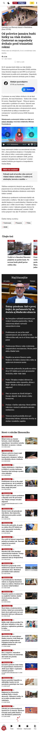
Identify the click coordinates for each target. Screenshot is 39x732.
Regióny (11, 241)
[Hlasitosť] (29, 144)
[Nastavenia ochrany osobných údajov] (4, 728)
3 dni (19, 281)
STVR (5, 57)
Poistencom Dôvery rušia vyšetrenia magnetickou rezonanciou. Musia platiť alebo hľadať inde (21, 348)
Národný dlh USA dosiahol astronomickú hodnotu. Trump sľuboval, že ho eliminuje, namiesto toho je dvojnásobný (12, 554)
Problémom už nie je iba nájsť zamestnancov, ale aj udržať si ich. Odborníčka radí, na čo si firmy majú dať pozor (12, 484)
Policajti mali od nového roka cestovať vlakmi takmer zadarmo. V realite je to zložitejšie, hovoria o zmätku (17, 176)
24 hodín (6, 281)
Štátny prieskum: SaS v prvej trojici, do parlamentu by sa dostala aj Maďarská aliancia (21, 309)
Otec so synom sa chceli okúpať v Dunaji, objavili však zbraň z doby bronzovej (19, 396)
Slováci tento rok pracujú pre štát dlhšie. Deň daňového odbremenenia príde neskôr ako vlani (12, 514)
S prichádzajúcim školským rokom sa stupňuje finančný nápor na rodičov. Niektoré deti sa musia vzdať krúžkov (13, 583)
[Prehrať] (4, 144)
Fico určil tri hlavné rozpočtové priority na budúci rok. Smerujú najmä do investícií (13, 541)
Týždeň (32, 281)
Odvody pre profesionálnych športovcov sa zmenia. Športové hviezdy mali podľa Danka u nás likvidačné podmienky (13, 711)
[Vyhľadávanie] (4, 3)
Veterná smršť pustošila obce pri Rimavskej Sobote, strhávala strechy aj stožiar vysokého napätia (21, 418)
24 (32, 3)
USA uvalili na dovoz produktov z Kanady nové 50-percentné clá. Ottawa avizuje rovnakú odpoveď (13, 498)
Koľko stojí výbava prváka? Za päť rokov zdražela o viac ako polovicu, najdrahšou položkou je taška (12, 625)
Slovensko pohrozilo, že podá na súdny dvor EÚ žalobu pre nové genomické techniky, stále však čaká (21, 371)
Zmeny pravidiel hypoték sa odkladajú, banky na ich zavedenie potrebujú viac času (12, 682)
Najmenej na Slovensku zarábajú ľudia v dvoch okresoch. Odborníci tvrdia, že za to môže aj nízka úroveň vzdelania (12, 696)
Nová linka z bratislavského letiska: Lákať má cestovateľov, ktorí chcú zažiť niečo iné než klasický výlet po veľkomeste (12, 611)
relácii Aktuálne (7, 122)
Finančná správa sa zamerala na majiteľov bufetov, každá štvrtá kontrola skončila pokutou (12, 597)
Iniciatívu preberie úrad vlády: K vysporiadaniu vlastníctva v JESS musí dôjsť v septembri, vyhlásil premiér (12, 668)
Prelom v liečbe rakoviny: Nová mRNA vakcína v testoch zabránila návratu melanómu (21, 407)
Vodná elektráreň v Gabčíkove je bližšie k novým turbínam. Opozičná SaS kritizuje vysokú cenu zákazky (12, 470)
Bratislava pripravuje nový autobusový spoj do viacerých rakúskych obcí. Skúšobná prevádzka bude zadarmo (12, 569)
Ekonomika (7, 436)
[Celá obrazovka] (35, 144)
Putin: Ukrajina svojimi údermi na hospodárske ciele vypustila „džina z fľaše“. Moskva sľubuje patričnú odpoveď (20, 383)
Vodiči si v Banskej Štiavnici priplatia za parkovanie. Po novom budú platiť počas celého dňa (19, 261)
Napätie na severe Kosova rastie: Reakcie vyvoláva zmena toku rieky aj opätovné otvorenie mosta (21, 359)
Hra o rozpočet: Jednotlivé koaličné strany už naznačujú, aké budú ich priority (12, 655)
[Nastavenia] (32, 144)
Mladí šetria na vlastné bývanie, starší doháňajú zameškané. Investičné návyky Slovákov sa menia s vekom (13, 442)
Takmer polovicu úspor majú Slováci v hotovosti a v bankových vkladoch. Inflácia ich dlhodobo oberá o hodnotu (12, 456)
